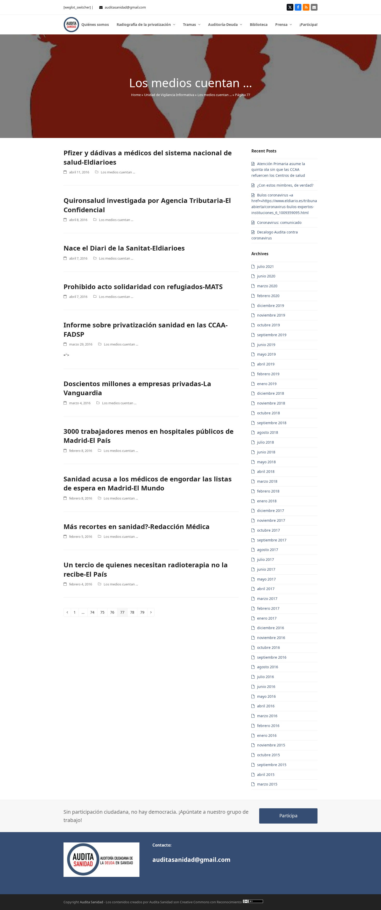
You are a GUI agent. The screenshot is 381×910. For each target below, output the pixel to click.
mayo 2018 (266, 461)
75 (103, 613)
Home (136, 94)
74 (93, 613)
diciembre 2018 (270, 393)
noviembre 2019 (271, 315)
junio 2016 (266, 686)
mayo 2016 (266, 696)
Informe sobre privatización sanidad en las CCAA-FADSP (146, 329)
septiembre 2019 (271, 334)
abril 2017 (265, 588)
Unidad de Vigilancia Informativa (169, 94)
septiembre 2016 (271, 657)
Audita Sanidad (91, 902)
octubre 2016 (268, 647)
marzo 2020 (267, 285)
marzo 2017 (267, 598)
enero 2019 (267, 383)
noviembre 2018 (271, 403)
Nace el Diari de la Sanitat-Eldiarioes (124, 248)
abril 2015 (265, 774)
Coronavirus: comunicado (279, 222)
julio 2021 (265, 266)
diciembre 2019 (270, 305)
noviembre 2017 (271, 520)
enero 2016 (267, 735)
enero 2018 (267, 500)
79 (143, 613)
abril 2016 (265, 705)
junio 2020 (266, 276)
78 (133, 613)
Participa (288, 816)
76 (113, 613)
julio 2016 (265, 676)
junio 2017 (266, 569)
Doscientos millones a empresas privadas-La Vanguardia (137, 388)
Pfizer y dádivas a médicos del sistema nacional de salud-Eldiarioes (148, 157)
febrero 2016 (268, 725)
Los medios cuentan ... (214, 94)
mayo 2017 (266, 579)
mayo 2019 (266, 354)
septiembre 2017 (271, 540)
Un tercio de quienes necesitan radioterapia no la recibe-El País (146, 569)
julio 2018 (265, 442)
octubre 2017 (268, 530)
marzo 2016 (267, 715)
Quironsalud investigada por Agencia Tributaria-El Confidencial (147, 205)
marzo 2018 (267, 481)
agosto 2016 (267, 666)
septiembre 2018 (271, 422)
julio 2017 (265, 559)
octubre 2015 (268, 754)
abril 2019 (265, 364)
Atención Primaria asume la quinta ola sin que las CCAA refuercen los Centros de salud (278, 169)
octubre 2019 (268, 324)
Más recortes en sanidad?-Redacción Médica (137, 526)
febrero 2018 (268, 491)
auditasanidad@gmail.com (125, 7)
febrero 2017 (268, 608)
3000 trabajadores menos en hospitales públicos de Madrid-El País (149, 436)
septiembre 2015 (271, 764)
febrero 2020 (268, 295)
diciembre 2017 (270, 510)
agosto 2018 (267, 432)
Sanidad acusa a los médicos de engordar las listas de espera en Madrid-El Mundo (148, 483)
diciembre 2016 (270, 627)
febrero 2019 (268, 373)
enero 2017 (267, 618)
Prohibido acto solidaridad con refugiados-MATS (143, 286)
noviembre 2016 (271, 637)
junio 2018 (266, 452)
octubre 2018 (268, 412)
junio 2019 (266, 344)
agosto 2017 (267, 549)
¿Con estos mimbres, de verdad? (285, 185)
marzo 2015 (267, 784)
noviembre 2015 (271, 745)
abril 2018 (265, 471)
